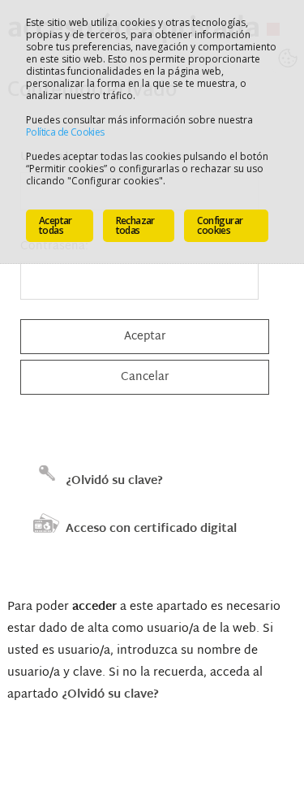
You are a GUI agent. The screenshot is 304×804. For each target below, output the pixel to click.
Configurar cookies (219, 225)
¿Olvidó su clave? (114, 481)
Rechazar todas (135, 225)
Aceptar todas (55, 225)
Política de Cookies (65, 132)
